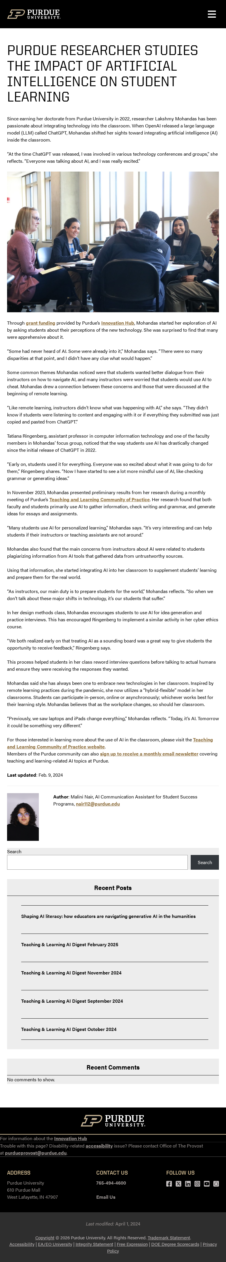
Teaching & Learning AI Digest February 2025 (69, 944)
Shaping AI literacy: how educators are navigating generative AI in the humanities (108, 916)
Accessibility (21, 1244)
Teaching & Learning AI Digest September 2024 (72, 1000)
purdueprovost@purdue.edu (36, 1152)
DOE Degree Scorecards (175, 1244)
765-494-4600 (111, 1182)
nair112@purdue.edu (98, 803)
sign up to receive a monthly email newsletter (149, 753)
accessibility (99, 1145)
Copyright (44, 1237)
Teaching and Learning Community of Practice (99, 499)
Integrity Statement (94, 1244)
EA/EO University (55, 1244)
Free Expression (132, 1244)
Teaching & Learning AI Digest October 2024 (69, 1029)
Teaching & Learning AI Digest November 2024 (71, 972)
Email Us (105, 1196)
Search (14, 851)
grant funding (40, 322)
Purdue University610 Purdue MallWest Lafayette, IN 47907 (32, 1189)
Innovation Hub (117, 322)
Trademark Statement (169, 1237)
